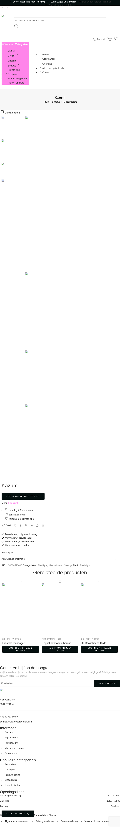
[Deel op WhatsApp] (37, 525)
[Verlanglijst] (116, 39)
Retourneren (11, 753)
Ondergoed (10, 769)
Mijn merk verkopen (15, 748)
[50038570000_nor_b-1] (64, 377)
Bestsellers (10, 764)
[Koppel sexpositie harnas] (60, 609)
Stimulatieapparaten (18, 78)
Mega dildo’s (11, 780)
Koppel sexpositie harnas (56, 643)
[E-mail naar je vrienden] (43, 525)
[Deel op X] (15, 525)
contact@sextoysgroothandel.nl (16, 721)
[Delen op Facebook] (20, 525)
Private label (14, 70)
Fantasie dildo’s (12, 775)
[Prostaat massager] (20, 609)
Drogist (11, 55)
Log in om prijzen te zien (23, 496)
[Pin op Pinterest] (26, 525)
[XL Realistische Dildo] (99, 609)
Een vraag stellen (17, 514)
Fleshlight (13, 503)
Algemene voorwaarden (17, 821)
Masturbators (70, 102)
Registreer (13, 74)
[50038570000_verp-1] (7, 127)
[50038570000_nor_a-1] (64, 311)
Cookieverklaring (69, 821)
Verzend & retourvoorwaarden (100, 821)
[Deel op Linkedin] (31, 525)
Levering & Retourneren (20, 510)
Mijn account (11, 737)
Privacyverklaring (45, 821)
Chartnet (52, 815)
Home (45, 54)
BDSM (11, 50)
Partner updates (16, 82)
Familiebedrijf (11, 743)
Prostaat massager (13, 643)
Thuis (46, 102)
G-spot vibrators (13, 785)
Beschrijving (8, 552)
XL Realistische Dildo (93, 643)
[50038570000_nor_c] (64, 442)
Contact (46, 72)
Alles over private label (53, 68)
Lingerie (12, 60)
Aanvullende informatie (13, 559)
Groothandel (48, 59)
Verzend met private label (21, 519)
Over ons (47, 64)
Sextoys (12, 65)
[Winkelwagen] (109, 39)
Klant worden (15, 814)
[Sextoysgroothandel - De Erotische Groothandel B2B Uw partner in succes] (13, 16)
